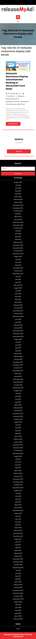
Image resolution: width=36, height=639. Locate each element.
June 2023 (18, 234)
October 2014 (18, 450)
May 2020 (18, 296)
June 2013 (18, 496)
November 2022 (18, 248)
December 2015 (18, 413)
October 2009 (18, 596)
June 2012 (18, 519)
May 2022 (18, 265)
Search (19, 139)
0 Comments (10, 96)
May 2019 (18, 322)
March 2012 (18, 528)
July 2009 (18, 605)
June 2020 (18, 294)
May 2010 (18, 576)
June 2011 (18, 542)
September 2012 (18, 510)
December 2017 (18, 362)
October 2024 (18, 211)
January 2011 (18, 556)
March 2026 (18, 197)
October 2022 (18, 251)
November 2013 (18, 482)
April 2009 (18, 613)
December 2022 (18, 245)
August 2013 (18, 490)
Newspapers (25, 101)
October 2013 (18, 485)
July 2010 (18, 570)
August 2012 (18, 513)
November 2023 (18, 225)
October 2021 (18, 271)
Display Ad (21, 96)
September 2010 (18, 567)
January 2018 (18, 359)
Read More (13, 124)
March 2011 (18, 550)
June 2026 (18, 188)
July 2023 (18, 231)
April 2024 (18, 214)
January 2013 (18, 508)
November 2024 (18, 208)
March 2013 (18, 505)
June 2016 (18, 396)
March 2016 (18, 405)
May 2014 (18, 465)
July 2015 (18, 425)
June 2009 (18, 607)
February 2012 (18, 530)
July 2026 (18, 185)
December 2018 (18, 331)
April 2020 (18, 299)
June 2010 (18, 573)
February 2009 (18, 619)
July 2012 (18, 516)
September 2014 (18, 453)
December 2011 (18, 533)
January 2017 (18, 376)
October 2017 (18, 368)
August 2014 (18, 456)
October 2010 (18, 565)
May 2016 (18, 399)
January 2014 (18, 476)
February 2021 (18, 285)
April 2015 (18, 433)
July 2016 (18, 393)
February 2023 (18, 242)
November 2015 (18, 416)
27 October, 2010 (13, 93)
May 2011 (18, 545)
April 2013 (18, 502)
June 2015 (18, 428)
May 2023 (18, 236)
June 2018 (18, 345)
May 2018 (18, 348)
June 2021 (18, 279)
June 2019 (18, 319)
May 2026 (18, 191)
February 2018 (18, 356)
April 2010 (18, 579)
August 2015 (18, 422)
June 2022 (18, 262)
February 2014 (18, 473)
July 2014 (18, 459)
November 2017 (18, 365)
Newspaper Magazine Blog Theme (17, 634)
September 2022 (18, 254)
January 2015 (18, 442)
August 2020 (18, 288)
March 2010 (18, 582)
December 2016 (18, 379)
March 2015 (18, 436)
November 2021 (18, 268)
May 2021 (18, 282)
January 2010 (18, 587)
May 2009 (18, 610)
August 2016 (18, 391)
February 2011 (18, 553)
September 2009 (18, 599)
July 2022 (18, 259)
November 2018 (18, 334)
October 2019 (18, 313)
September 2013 (18, 488)
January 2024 (18, 219)
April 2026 (18, 194)
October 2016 (18, 385)
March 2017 (18, 373)
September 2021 (18, 274)
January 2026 (18, 202)
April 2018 (18, 351)
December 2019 (18, 311)
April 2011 (18, 547)
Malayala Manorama (12, 99)
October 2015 (18, 419)
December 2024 (18, 205)
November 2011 (18, 536)
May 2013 (18, 499)
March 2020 (18, 302)
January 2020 (18, 308)
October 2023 (18, 228)
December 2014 (18, 445)
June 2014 (18, 462)
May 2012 (18, 522)
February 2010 (18, 585)
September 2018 (18, 336)
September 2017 (18, 371)
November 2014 (18, 448)
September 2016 (18, 388)
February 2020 (18, 305)
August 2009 (18, 602)
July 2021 (18, 276)
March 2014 (18, 470)
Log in (18, 629)
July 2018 (18, 342)
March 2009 (18, 616)
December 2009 (18, 590)
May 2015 (18, 431)
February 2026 (18, 199)
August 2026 (18, 182)
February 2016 (18, 408)
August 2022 (18, 256)
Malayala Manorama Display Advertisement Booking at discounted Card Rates (17, 81)
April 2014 (18, 468)
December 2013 (18, 479)
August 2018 (18, 339)
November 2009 (18, 593)
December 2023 (18, 222)
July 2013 (18, 493)
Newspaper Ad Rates (12, 101)
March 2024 (18, 216)
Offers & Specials (11, 104)
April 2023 (18, 239)
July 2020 (18, 291)
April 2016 (18, 402)
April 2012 (18, 525)
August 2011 (18, 539)
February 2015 (18, 439)
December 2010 (18, 559)
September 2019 (18, 316)
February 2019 (18, 325)
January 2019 (18, 328)
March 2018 (18, 353)
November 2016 (18, 382)
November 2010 (18, 562)
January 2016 (18, 411)
